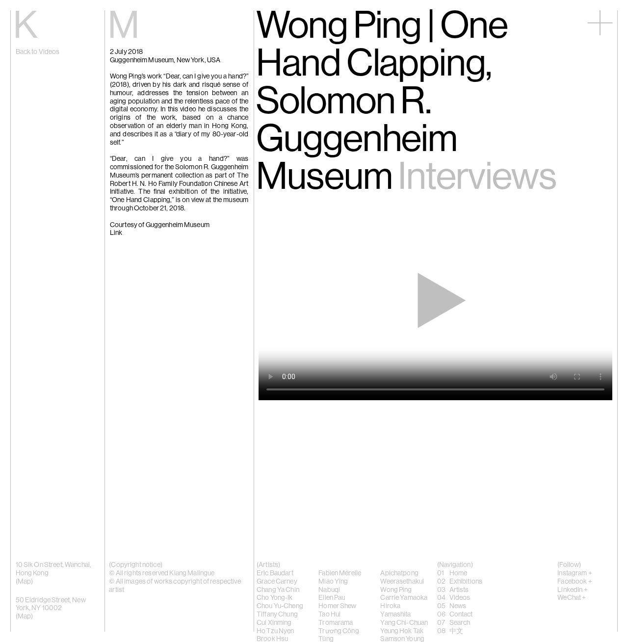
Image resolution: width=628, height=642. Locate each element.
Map (24, 581)
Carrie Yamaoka (403, 597)
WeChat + (571, 597)
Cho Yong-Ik (275, 597)
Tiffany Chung (277, 614)
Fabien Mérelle (339, 573)
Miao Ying (333, 581)
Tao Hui (329, 614)
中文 (456, 631)
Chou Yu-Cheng (280, 606)
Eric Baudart (275, 573)
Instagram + (574, 573)
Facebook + (574, 581)
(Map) (24, 616)
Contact (461, 614)
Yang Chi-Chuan (404, 622)
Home (458, 573)
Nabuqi (329, 590)
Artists (459, 590)
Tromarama (335, 622)
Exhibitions (466, 581)
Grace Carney (277, 581)
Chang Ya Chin (278, 590)
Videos (460, 597)
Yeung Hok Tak (401, 631)
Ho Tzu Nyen (275, 631)
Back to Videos (38, 52)
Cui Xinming (274, 622)
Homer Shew (337, 606)
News (458, 606)
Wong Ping (396, 590)
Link (116, 233)
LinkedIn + (572, 590)
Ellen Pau (331, 597)
